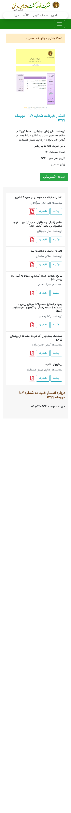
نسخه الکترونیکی (54, 177)
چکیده (56, 211)
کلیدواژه (43, 211)
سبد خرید (19, 15)
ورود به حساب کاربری (44, 15)
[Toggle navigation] (59, 24)
